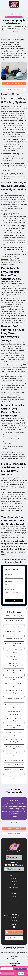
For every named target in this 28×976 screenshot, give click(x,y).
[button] (21, 973)
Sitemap (14, 965)
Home (8, 14)
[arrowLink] (11, 822)
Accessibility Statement (14, 958)
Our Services (14, 875)
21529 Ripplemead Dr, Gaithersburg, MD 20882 (14, 916)
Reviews (14, 896)
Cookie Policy (14, 961)
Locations (16, 14)
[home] (14, 4)
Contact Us (14, 881)
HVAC (9, 313)
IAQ (16, 456)
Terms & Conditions (14, 963)
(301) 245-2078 (14, 921)
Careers (14, 890)
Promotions (14, 893)
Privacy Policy (14, 956)
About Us (14, 878)
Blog (14, 884)
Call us (4, 541)
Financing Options (14, 887)
